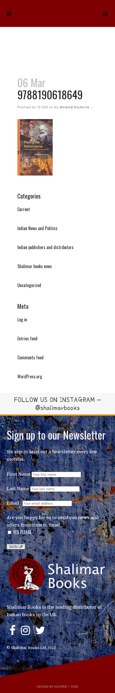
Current (23, 209)
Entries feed (27, 338)
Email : (14, 503)
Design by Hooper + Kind (58, 686)
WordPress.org (29, 376)
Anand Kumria (74, 107)
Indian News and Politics (37, 228)
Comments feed (30, 357)
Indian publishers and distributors (45, 247)
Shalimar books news (34, 266)
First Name (18, 474)
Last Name (18, 488)
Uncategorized (29, 285)
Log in (22, 319)
